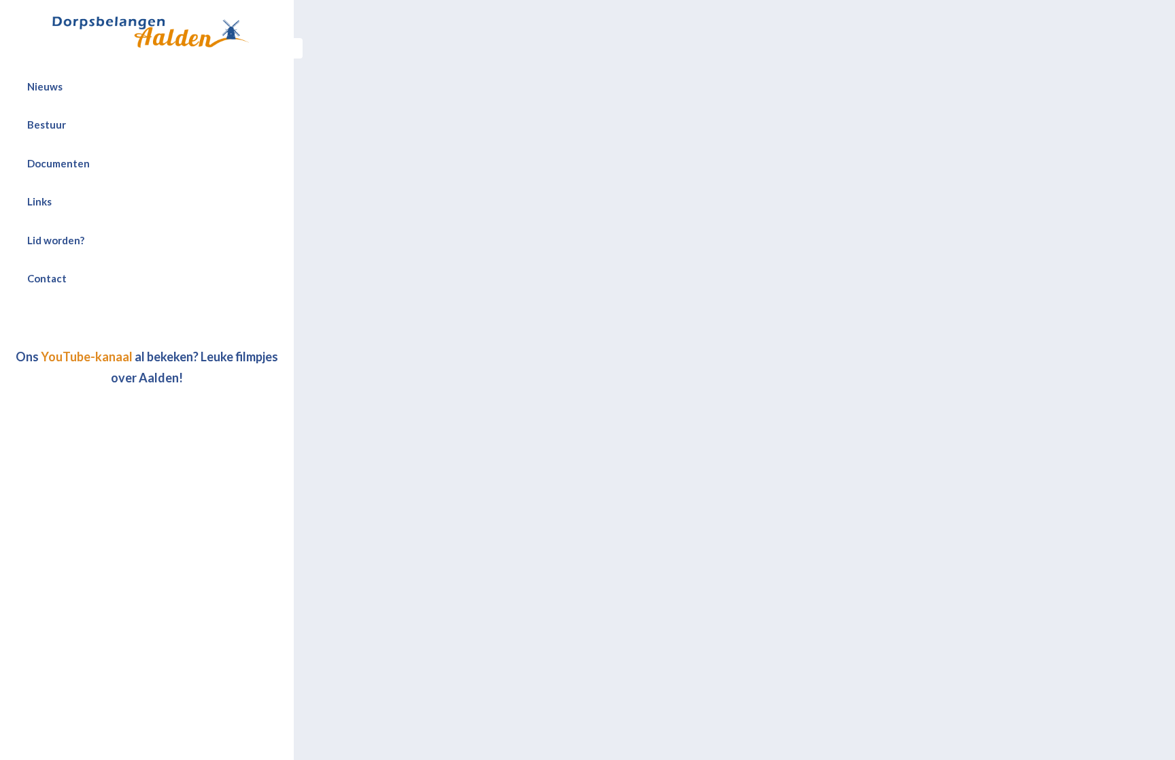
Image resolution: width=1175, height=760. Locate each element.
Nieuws (45, 86)
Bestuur (46, 124)
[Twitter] (127, 322)
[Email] (172, 322)
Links (39, 201)
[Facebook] (112, 322)
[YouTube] (142, 322)
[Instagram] (157, 322)
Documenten (58, 163)
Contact (47, 278)
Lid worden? (55, 240)
